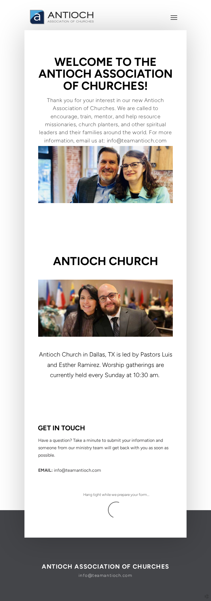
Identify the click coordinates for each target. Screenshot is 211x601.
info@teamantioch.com (105, 575)
